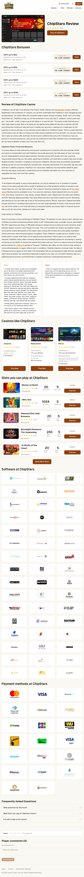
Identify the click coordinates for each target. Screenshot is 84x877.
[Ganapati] (69, 595)
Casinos (54, 8)
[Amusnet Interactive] (14, 673)
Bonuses (78, 8)
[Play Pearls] (14, 543)
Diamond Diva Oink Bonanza (30, 415)
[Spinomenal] (69, 543)
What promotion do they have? (42, 808)
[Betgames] (14, 660)
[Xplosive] (14, 517)
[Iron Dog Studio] (42, 569)
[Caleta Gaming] (14, 634)
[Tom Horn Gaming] (14, 491)
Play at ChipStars (57, 33)
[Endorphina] (14, 504)
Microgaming (26, 391)
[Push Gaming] (69, 569)
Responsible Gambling (23, 869)
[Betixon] (14, 582)
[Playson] (69, 530)
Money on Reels (30, 385)
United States (65, 4)
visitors (19, 245)
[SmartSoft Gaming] (69, 634)
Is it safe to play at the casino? (42, 819)
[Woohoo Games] (14, 647)
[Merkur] (42, 504)
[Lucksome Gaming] (42, 673)
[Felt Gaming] (42, 647)
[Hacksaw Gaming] (69, 621)
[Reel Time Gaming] (42, 595)
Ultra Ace (26, 399)
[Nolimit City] (14, 595)
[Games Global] (69, 660)
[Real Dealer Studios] (42, 660)
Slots (62, 8)
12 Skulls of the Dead (29, 446)
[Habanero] (42, 530)
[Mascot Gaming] (14, 621)
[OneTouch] (42, 621)
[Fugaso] (14, 569)
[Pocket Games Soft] (69, 608)
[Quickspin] (69, 491)
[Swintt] (42, 634)
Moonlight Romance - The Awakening (32, 431)
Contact (10, 869)
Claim (77, 57)
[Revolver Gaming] (69, 582)
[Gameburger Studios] (69, 647)
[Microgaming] (14, 478)
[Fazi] (69, 556)
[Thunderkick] (42, 491)
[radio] (10, 833)
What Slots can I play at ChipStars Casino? (42, 813)
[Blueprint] (69, 504)
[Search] (72, 3)
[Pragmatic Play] (42, 478)
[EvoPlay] (42, 556)
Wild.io (61, 344)
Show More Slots (42, 462)
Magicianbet (36, 344)
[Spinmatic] (42, 582)
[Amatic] (69, 517)
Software (70, 8)
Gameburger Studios (63, 110)
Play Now (14, 368)
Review (72, 385)
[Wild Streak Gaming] (14, 608)
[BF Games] (42, 517)
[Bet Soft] (69, 478)
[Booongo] (14, 556)
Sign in (79, 4)
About (4, 869)
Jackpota (7, 344)
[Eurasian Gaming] (69, 673)
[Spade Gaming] (42, 543)
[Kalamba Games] (42, 608)
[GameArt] (14, 530)
